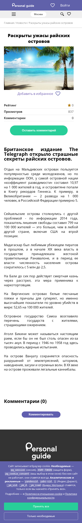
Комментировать (41, 414)
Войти (65, 5)
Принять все (41, 506)
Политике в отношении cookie (43, 494)
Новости (21, 23)
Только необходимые (41, 516)
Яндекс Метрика (53, 485)
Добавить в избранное (35, 94)
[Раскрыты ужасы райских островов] (39, 68)
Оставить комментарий (39, 130)
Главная (9, 23)
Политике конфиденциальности (52, 495)
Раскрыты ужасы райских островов (51, 23)
